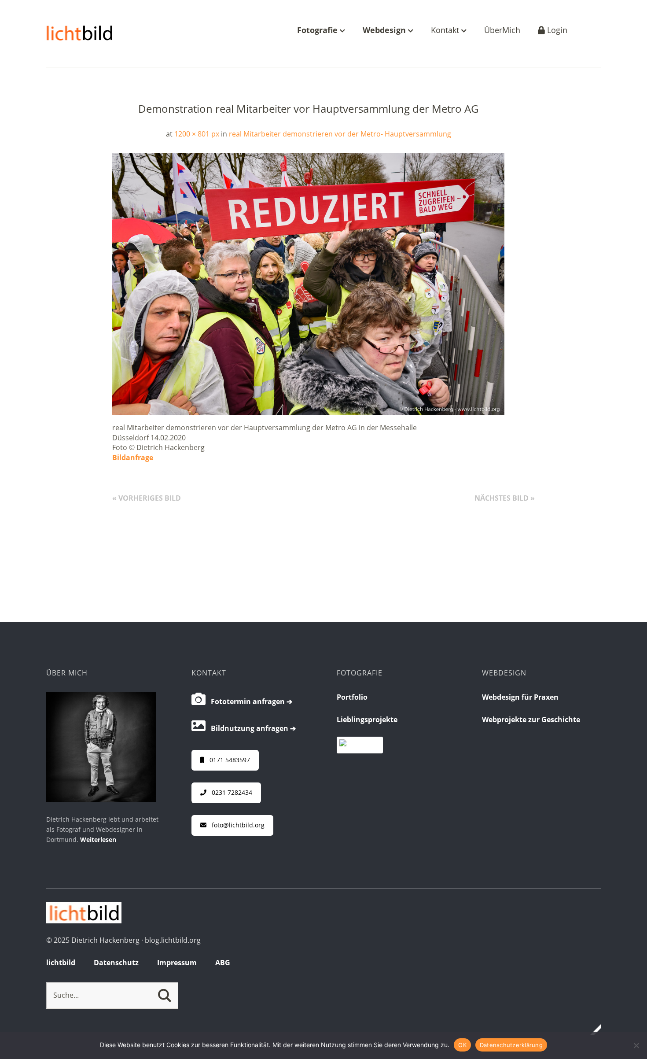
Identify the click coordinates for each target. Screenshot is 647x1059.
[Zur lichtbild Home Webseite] (83, 921)
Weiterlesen (98, 839)
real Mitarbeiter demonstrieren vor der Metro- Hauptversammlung (340, 134)
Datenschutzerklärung (511, 1044)
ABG (222, 962)
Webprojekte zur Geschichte (531, 719)
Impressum (177, 962)
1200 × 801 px (196, 134)
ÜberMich (502, 30)
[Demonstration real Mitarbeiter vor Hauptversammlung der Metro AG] (308, 412)
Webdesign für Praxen (520, 697)
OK (462, 1044)
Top (591, 1029)
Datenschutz (116, 962)
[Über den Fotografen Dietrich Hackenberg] (101, 799)
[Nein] (636, 1045)
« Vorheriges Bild (146, 498)
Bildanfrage (132, 457)
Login (556, 30)
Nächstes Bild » (504, 498)
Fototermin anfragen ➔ (249, 701)
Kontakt (446, 30)
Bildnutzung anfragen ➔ (251, 728)
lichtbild (60, 962)
